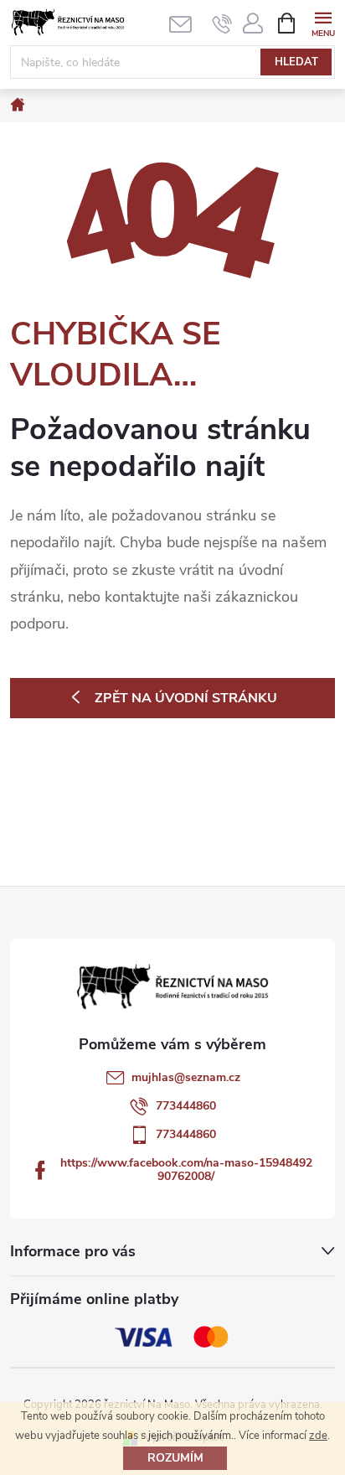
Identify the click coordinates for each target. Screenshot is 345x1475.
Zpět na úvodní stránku (186, 698)
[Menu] (323, 22)
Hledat (296, 62)
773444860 (186, 1106)
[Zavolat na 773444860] (222, 23)
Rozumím (175, 1458)
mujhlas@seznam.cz (185, 1077)
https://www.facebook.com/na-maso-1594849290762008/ (186, 1169)
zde (318, 1435)
